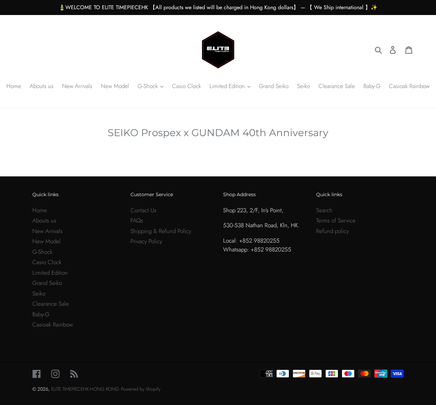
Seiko (38, 293)
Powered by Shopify (140, 389)
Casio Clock (46, 262)
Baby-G (40, 314)
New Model (46, 241)
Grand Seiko (47, 283)
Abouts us (44, 220)
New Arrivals (47, 231)
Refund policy (332, 231)
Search (324, 210)
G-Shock (42, 252)
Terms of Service (336, 220)
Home (39, 210)
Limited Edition (50, 273)
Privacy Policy (146, 241)
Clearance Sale (50, 304)
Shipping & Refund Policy (160, 231)
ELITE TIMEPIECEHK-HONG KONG (85, 389)
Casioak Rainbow (52, 324)
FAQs (136, 220)
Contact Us (143, 210)
